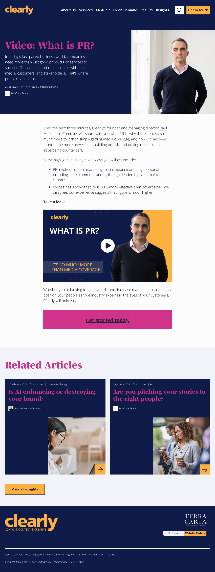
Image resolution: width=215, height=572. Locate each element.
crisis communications (88, 174)
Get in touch (198, 10)
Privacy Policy (60, 561)
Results (147, 10)
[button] (179, 10)
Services (86, 10)
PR (151, 384)
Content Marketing (48, 86)
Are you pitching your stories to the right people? (159, 394)
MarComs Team (19, 93)
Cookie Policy (76, 561)
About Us (68, 10)
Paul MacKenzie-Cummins (28, 408)
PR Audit (103, 10)
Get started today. (107, 319)
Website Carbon (195, 533)
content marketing (87, 169)
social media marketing (123, 169)
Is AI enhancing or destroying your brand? (52, 394)
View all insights (25, 489)
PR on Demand (125, 10)
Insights (162, 10)
